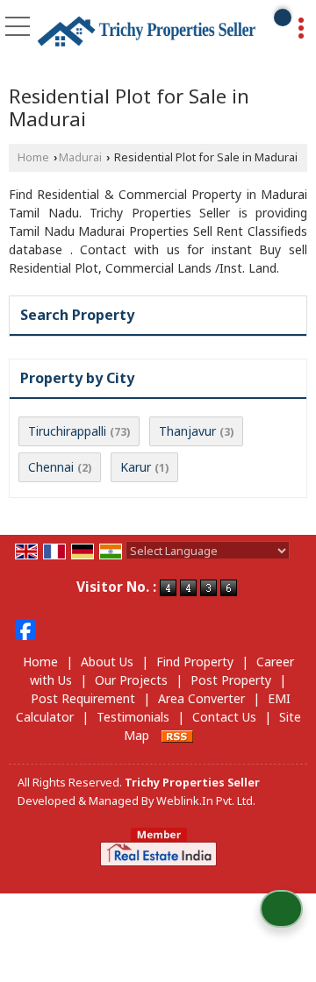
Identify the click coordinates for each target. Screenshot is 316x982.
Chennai (51, 467)
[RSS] (177, 735)
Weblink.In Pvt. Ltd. (205, 800)
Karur (135, 467)
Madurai (80, 157)
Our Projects (131, 680)
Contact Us (224, 716)
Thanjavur (187, 431)
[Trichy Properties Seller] (147, 32)
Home (33, 157)
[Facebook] (25, 628)
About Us (107, 661)
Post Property (230, 680)
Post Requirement (83, 698)
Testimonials (133, 716)
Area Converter (201, 698)
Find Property (194, 661)
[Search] (282, 17)
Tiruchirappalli (67, 431)
